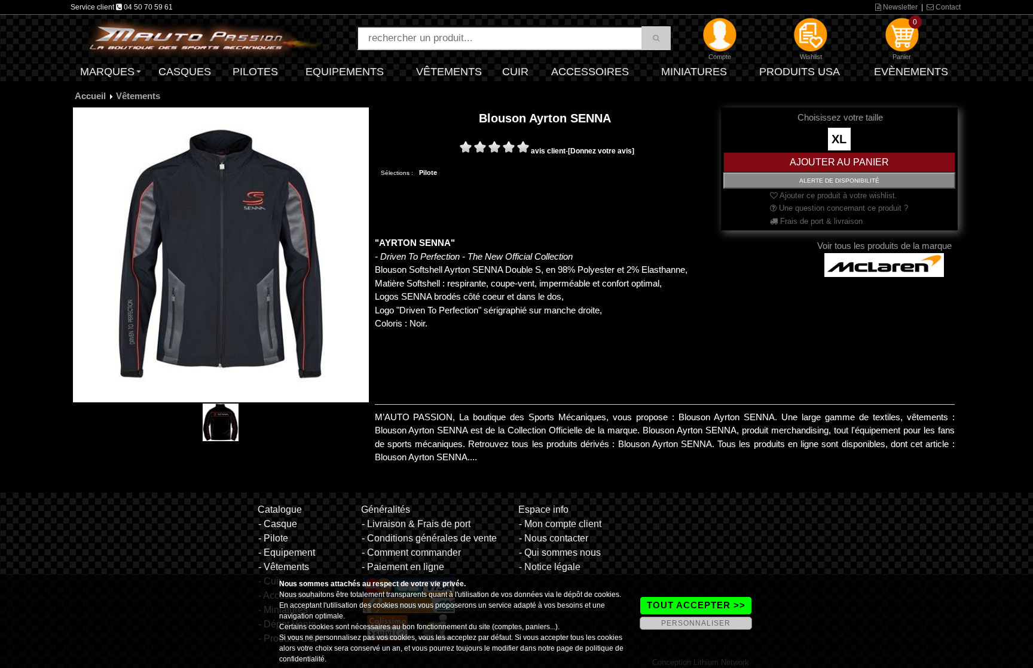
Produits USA (799, 72)
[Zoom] (221, 254)
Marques (107, 72)
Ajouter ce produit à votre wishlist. (837, 195)
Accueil (90, 96)
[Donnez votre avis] (601, 151)
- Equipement (286, 552)
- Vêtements (283, 567)
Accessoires (590, 72)
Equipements (344, 72)
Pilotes (255, 72)
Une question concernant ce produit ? (842, 208)
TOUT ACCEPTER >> (696, 605)
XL (839, 139)
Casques (184, 72)
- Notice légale (549, 567)
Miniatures (694, 72)
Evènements (911, 72)
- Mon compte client (560, 524)
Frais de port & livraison (820, 221)
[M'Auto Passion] (205, 37)
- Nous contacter (553, 538)
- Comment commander (411, 552)
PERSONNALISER (696, 623)
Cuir (515, 72)
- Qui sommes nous (560, 552)
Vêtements (449, 72)
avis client (548, 151)
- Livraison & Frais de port (416, 524)
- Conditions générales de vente (429, 538)
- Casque (277, 524)
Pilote (428, 172)
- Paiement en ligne (403, 567)
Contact (947, 7)
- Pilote (273, 538)
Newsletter (899, 7)
